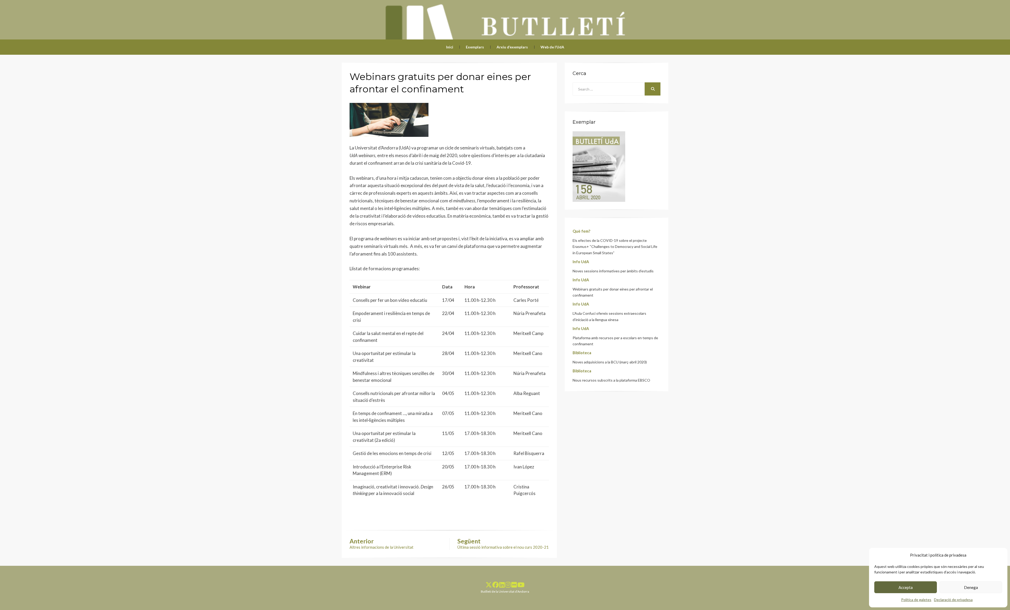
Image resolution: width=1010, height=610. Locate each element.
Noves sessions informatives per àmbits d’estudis (613, 271)
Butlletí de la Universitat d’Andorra (505, 591)
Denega (971, 587)
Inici (449, 47)
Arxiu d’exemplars (512, 47)
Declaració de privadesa (953, 599)
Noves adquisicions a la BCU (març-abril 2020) (610, 362)
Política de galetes (916, 599)
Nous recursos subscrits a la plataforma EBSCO (611, 380)
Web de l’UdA (552, 47)
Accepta (905, 587)
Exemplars (475, 47)
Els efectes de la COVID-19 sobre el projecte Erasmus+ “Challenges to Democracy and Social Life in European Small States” (615, 246)
